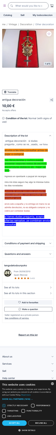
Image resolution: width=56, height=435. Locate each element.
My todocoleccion (43, 15)
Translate (11, 92)
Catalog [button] (7, 15)
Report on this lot (28, 334)
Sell (22, 15)
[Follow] (49, 33)
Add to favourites (30, 302)
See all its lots (11, 287)
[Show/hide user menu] (4, 6)
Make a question (30, 309)
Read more (26, 395)
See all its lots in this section (19, 293)
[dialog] (28, 407)
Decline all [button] (41, 423)
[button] (28, 135)
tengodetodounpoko (15, 265)
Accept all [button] (14, 423)
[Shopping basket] (52, 6)
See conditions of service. (17, 318)
